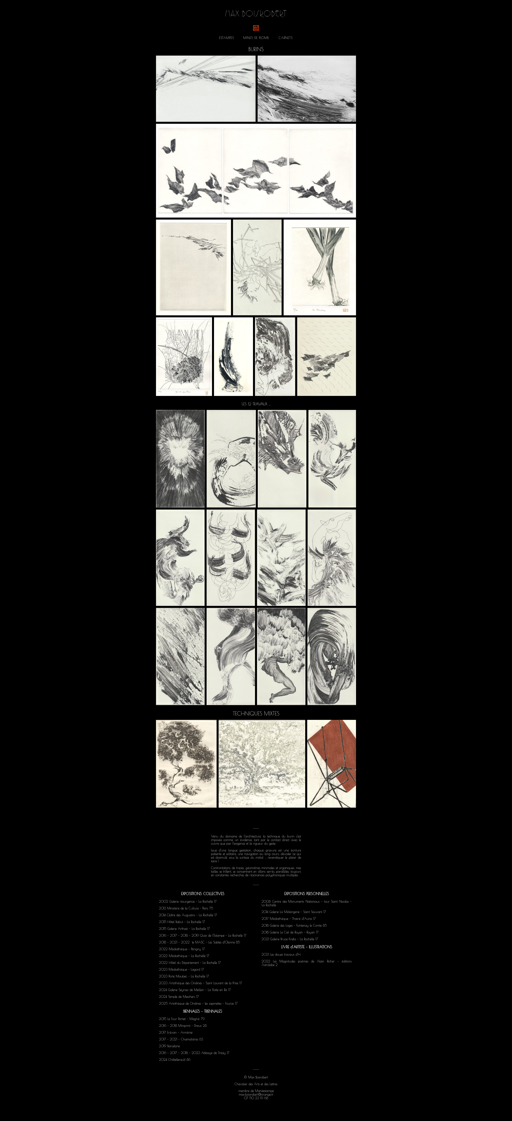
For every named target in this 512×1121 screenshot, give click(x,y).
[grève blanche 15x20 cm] (193, 267)
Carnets (286, 38)
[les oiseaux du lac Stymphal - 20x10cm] (281, 558)
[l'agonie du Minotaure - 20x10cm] (275, 356)
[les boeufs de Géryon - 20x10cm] (231, 558)
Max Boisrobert (256, 15)
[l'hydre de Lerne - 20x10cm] (231, 459)
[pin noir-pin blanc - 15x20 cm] (184, 356)
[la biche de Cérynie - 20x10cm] (332, 459)
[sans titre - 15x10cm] (186, 764)
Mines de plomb (256, 38)
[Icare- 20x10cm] (257, 267)
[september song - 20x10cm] (326, 356)
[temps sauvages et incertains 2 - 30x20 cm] (206, 89)
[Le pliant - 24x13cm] (331, 764)
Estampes (226, 38)
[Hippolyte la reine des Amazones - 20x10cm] (231, 656)
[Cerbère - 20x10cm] (331, 656)
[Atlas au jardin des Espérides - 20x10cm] (281, 656)
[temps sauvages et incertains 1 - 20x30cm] (307, 89)
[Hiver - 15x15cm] (262, 764)
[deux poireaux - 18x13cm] (320, 267)
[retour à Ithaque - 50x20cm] (233, 356)
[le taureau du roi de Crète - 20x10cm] (180, 558)
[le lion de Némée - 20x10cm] (180, 459)
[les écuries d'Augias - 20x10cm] (180, 656)
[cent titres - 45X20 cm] (256, 171)
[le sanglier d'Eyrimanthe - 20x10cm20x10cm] (282, 459)
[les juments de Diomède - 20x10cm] (332, 558)
